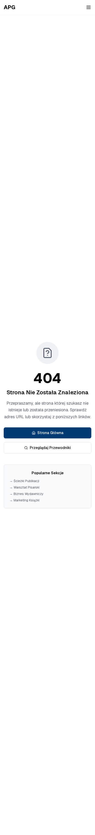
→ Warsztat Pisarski (24, 487)
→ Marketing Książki (24, 500)
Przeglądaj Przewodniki (50, 447)
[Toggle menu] (88, 7)
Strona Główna (50, 432)
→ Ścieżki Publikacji (24, 481)
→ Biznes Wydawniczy (26, 494)
